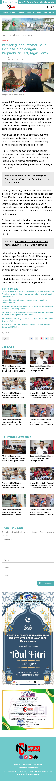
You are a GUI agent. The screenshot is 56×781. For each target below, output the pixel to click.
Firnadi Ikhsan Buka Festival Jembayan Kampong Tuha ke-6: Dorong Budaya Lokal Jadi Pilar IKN (27, 313)
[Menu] (3, 7)
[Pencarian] (52, 7)
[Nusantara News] (10, 7)
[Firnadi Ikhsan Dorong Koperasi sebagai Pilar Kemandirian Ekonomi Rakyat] (14, 410)
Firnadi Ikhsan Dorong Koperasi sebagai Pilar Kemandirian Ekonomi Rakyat (27, 319)
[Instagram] (26, 757)
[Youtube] (31, 757)
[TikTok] (35, 757)
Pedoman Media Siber (28, 768)
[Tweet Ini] (36, 338)
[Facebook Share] (31, 338)
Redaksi (10, 57)
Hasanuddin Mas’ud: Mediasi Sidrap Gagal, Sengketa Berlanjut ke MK (24, 301)
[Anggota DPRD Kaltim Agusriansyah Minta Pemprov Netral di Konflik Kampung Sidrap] (14, 383)
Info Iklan (27, 765)
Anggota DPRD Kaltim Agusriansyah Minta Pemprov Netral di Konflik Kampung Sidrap (27, 307)
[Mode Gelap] (48, 7)
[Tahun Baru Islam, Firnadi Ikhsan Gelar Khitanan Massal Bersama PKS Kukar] (42, 410)
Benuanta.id (34, 774)
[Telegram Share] (47, 338)
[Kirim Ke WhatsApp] (52, 338)
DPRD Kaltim (7, 41)
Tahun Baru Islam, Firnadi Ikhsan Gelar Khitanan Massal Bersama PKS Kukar (26, 325)
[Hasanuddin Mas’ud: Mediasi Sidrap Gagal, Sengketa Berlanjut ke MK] (42, 357)
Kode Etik (38, 765)
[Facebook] (21, 757)
